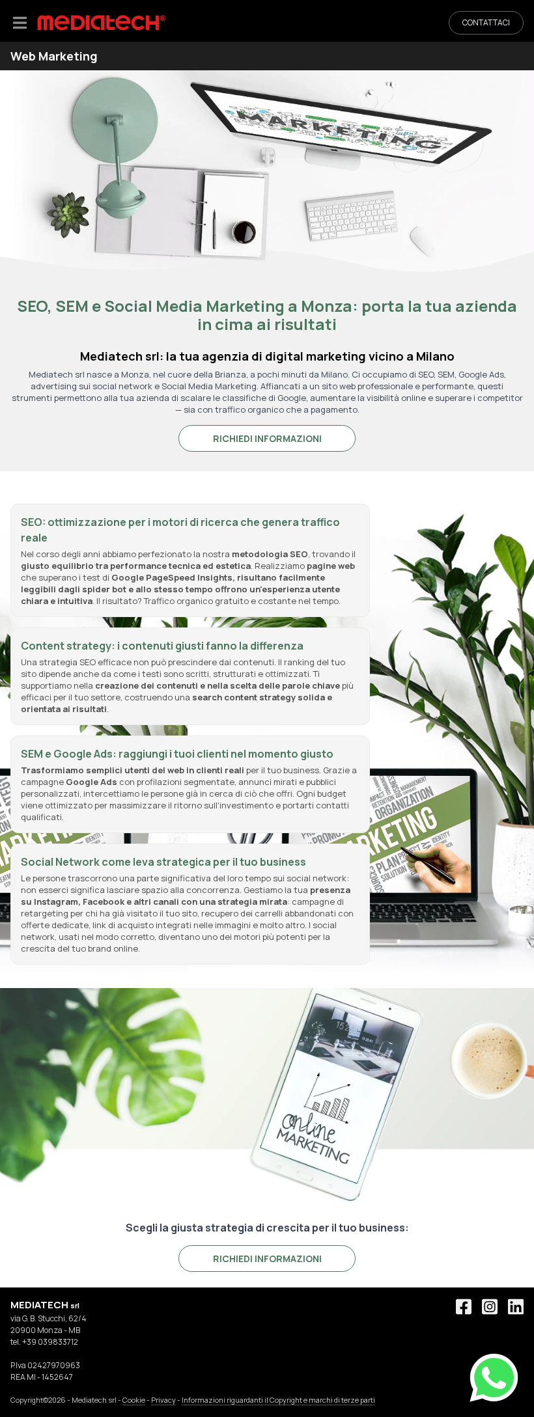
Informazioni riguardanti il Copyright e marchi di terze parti (278, 1400)
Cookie (133, 1400)
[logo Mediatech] (101, 23)
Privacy (163, 1400)
